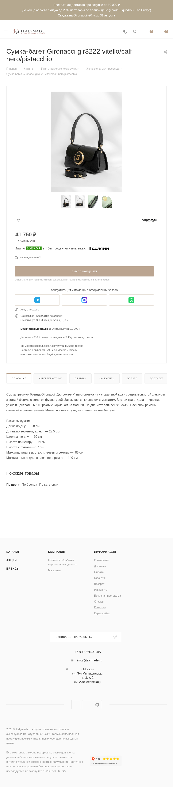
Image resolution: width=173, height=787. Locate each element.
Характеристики (50, 378)
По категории (48, 484)
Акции (11, 560)
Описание (19, 378)
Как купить (106, 378)
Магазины (54, 570)
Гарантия (99, 578)
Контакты (100, 607)
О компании (101, 560)
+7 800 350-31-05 (87, 652)
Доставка (156, 378)
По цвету (13, 484)
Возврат (99, 583)
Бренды (13, 568)
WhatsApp (86, 704)
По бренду (29, 484)
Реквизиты (100, 589)
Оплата (132, 378)
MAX (97, 704)
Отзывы (80, 378)
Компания (56, 551)
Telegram (75, 704)
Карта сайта (101, 613)
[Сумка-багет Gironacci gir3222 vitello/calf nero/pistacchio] (86, 139)
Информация (105, 551)
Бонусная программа (107, 595)
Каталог (13, 551)
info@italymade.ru (89, 660)
